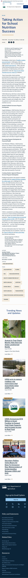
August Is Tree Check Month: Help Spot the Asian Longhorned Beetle (13, 343)
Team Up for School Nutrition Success (13, 295)
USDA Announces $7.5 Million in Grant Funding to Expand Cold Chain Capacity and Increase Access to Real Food (14, 424)
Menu (25, 6)
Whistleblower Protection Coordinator (11, 574)
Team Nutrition (19, 290)
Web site (8, 232)
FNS (5, 273)
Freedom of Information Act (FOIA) (10, 521)
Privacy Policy (5, 531)
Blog (10, 3)
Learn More (7, 354)
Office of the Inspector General (9, 544)
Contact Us (4, 558)
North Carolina (8, 282)
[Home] (4, 7)
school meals (7, 286)
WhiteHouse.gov (6, 548)
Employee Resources (20, 3)
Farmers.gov (5, 541)
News (4, 3)
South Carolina (8, 290)
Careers (4, 556)
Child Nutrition (7, 269)
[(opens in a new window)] (6, 504)
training (6, 299)
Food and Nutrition (8, 263)
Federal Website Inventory (8, 560)
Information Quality (6, 523)
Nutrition (17, 282)
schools (17, 286)
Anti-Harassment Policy (7, 519)
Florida (17, 269)
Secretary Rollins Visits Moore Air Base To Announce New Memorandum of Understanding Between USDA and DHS (13, 467)
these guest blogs (19, 232)
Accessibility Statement (7, 517)
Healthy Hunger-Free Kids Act (11, 278)
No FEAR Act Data (6, 562)
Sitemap (4, 570)
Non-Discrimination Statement (9, 525)
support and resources (10, 65)
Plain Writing (5, 529)
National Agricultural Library (8, 542)
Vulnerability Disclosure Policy (9, 533)
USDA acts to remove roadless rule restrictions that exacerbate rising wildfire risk (13, 383)
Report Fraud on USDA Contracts (9, 568)
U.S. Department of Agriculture (14, 6)
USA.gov (4, 546)
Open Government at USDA (8, 527)
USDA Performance (6, 572)
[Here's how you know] (14, 1)
